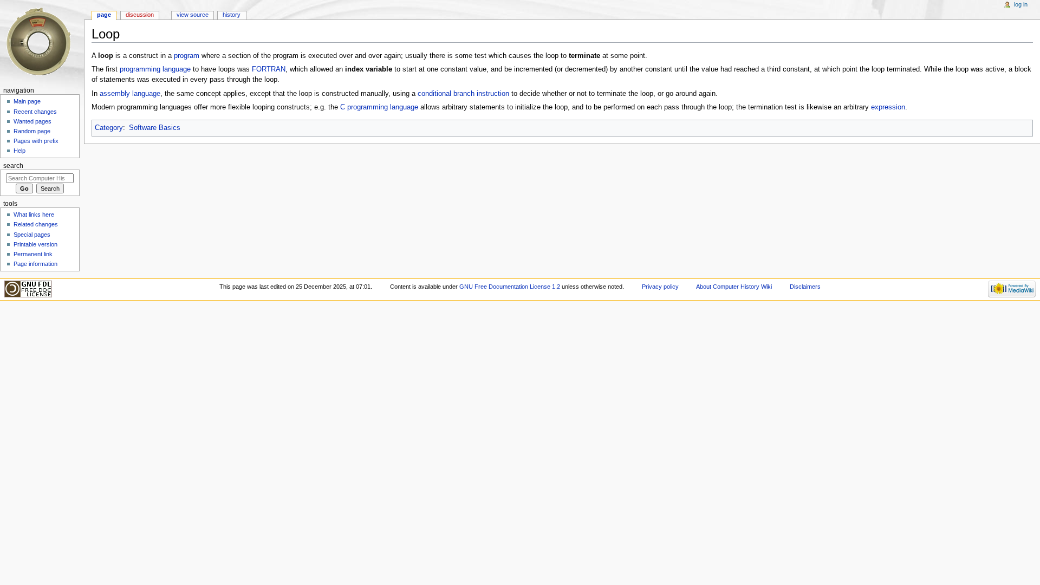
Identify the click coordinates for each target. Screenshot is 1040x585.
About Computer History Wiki (734, 286)
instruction (493, 94)
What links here (34, 214)
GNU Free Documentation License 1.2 (509, 286)
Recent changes (35, 111)
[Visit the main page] (42, 42)
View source (193, 14)
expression (888, 107)
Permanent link (33, 254)
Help (19, 150)
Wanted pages (32, 121)
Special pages (32, 234)
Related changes (36, 224)
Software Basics (154, 128)
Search (13, 165)
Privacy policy (660, 286)
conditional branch (446, 94)
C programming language (379, 107)
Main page (27, 101)
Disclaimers (805, 286)
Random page (32, 131)
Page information (35, 264)
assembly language (130, 94)
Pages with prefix (36, 141)
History (231, 14)
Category (109, 128)
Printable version (35, 244)
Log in (1021, 4)
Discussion (140, 14)
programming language (155, 69)
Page (104, 14)
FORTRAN (268, 69)
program (186, 56)
